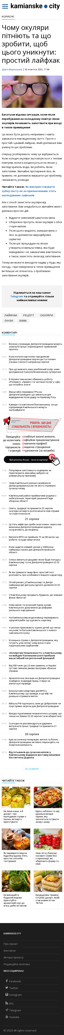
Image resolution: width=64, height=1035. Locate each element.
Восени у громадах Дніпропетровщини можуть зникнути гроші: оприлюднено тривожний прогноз (35, 347)
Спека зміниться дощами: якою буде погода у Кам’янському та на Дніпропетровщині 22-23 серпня (35, 562)
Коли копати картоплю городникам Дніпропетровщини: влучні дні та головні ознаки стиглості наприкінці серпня (32, 359)
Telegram (16, 296)
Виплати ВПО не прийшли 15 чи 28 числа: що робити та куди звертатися (34, 538)
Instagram (15, 994)
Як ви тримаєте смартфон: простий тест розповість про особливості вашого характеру (35, 573)
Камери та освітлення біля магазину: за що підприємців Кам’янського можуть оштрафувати (33, 407)
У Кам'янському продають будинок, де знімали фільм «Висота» (35, 596)
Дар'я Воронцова (12, 69)
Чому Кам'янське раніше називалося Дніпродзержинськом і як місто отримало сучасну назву (32, 486)
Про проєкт (11, 944)
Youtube (14, 1017)
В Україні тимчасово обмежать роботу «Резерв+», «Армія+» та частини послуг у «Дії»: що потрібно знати (34, 382)
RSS (11, 1003)
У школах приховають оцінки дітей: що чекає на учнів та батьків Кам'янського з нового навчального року (34, 630)
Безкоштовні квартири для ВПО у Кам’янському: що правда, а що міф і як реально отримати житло (31, 694)
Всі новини (32, 768)
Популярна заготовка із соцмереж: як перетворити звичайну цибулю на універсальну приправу (30, 473)
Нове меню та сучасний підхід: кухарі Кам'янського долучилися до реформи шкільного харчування (30, 608)
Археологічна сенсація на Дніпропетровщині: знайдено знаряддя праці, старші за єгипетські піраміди (34, 681)
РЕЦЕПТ (28, 315)
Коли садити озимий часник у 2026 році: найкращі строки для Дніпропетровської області (32, 550)
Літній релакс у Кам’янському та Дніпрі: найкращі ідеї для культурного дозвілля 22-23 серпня (34, 585)
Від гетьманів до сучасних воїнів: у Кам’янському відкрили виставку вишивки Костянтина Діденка (34, 755)
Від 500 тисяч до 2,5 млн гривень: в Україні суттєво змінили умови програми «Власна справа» (32, 668)
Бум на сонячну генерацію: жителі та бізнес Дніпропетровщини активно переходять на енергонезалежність (34, 742)
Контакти (9, 950)
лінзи (8, 320)
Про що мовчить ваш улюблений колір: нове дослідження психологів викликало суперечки (35, 370)
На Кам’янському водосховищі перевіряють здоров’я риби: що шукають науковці (34, 619)
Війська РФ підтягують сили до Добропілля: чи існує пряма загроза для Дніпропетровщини (35, 705)
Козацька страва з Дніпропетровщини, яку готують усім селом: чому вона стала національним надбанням (33, 643)
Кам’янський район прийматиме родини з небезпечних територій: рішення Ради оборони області (32, 498)
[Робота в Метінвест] (32, 440)
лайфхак (10, 315)
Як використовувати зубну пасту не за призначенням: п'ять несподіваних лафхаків (29, 191)
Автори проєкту (13, 957)
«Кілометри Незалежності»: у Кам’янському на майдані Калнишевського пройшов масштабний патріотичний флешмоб (35, 656)
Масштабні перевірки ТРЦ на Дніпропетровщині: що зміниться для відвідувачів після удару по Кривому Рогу (32, 395)
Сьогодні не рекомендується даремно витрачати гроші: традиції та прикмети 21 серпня (33, 726)
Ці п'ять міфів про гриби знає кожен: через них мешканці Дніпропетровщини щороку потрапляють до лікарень (35, 527)
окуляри (46, 315)
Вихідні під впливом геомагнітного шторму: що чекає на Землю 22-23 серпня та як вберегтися (35, 715)
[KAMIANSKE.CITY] (35, 6)
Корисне (8, 16)
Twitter (13, 988)
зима (22, 320)
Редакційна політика (17, 964)
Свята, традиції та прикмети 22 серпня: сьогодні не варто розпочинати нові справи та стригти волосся (34, 511)
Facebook (15, 981)
